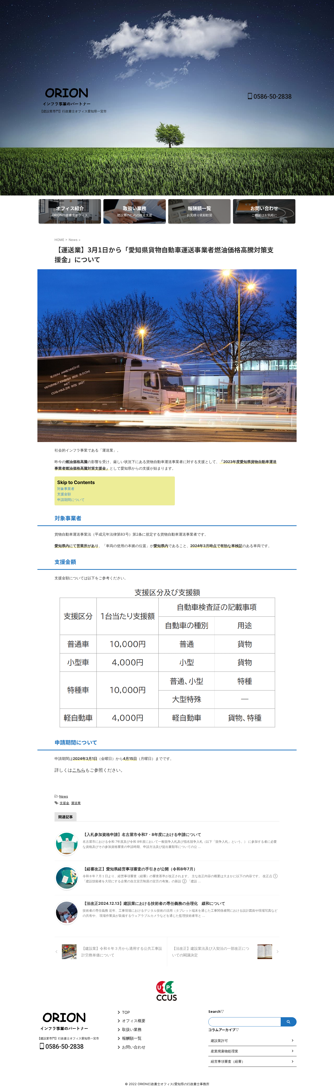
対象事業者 (65, 488)
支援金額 (64, 494)
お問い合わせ (133, 1047)
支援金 (64, 803)
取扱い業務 (132, 1029)
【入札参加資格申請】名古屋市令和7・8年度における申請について (142, 834)
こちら (78, 770)
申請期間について (71, 499)
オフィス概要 (133, 1020)
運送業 (76, 803)
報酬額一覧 (132, 1038)
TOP (126, 1012)
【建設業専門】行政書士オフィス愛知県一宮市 (68, 1038)
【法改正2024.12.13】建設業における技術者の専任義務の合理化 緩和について (154, 903)
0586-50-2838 (272, 96)
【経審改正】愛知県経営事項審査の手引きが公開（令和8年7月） (140, 868)
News (63, 796)
